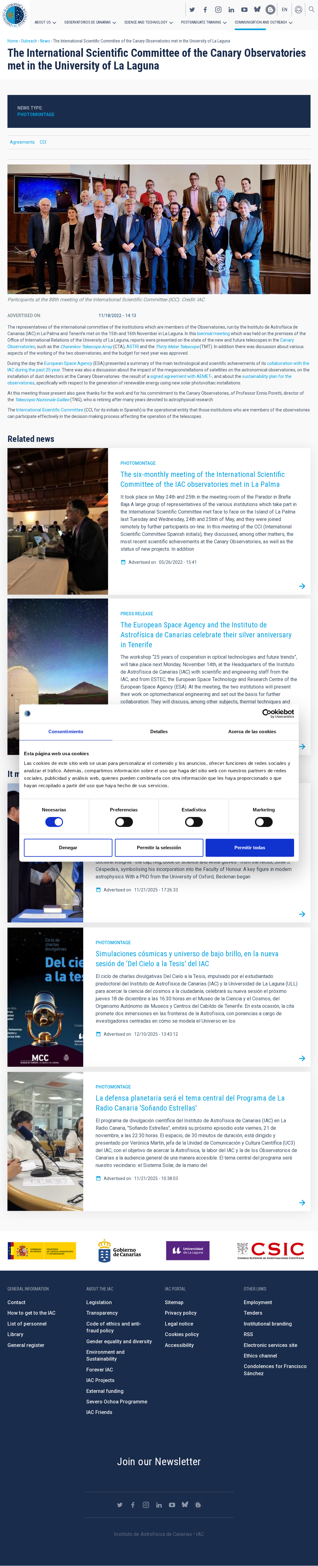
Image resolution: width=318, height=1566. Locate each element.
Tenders (253, 1313)
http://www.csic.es (270, 1250)
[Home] (15, 15)
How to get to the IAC (31, 1313)
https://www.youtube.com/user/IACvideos (244, 9)
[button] (159, 229)
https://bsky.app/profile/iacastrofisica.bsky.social (257, 9)
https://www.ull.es (188, 1250)
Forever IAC (99, 1370)
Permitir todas (249, 847)
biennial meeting (213, 333)
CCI (43, 142)
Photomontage (138, 463)
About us (43, 22)
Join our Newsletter (159, 1461)
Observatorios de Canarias (87, 22)
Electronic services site (270, 1345)
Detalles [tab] (159, 731)
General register (25, 1345)
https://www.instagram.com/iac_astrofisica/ (218, 9)
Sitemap (174, 1302)
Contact (16, 1302)
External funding (105, 1391)
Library (15, 1334)
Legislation (99, 1302)
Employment (258, 1302)
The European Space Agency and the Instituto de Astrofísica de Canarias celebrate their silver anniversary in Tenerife (206, 635)
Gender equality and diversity (119, 1341)
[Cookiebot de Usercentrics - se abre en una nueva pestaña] (267, 713)
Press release (136, 613)
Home (12, 40)
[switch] (124, 822)
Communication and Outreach (261, 22)
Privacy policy (181, 1313)
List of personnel (27, 1324)
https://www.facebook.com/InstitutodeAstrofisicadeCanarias (205, 9)
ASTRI (132, 346)
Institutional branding (268, 1324)
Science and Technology (145, 22)
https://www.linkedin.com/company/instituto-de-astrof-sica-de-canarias (231, 9)
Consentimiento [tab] (65, 731)
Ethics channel (260, 1356)
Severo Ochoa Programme (116, 1402)
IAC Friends (99, 1412)
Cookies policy (182, 1334)
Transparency (102, 1313)
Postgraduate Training (201, 22)
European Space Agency (68, 363)
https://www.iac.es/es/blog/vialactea (270, 9)
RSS (248, 1334)
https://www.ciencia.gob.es (41, 1251)
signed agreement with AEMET (180, 376)
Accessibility (179, 1345)
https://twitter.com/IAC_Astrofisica (192, 9)
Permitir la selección (159, 847)
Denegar (68, 847)
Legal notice (179, 1324)
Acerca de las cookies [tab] (252, 731)
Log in (298, 9)
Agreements (22, 142)
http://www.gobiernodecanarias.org (119, 1250)
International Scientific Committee (49, 409)
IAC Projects (100, 1380)
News (45, 40)
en (284, 9)
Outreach (29, 40)
